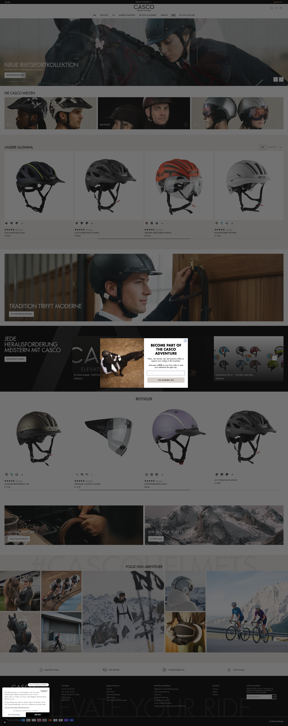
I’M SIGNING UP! (166, 380)
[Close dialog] (185, 340)
